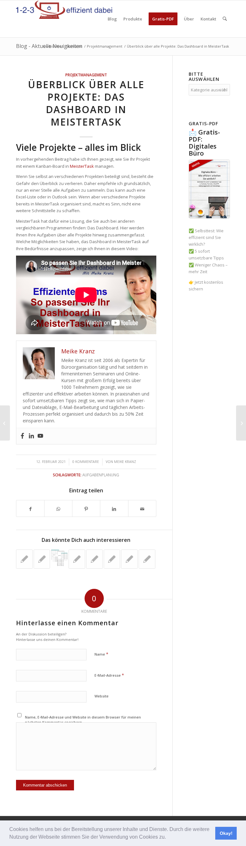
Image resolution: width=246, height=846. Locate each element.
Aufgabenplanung (100, 474)
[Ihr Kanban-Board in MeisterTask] (5, 423)
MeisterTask (82, 166)
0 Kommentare (85, 461)
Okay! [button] (226, 833)
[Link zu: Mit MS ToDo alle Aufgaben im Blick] (77, 559)
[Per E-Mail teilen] (142, 508)
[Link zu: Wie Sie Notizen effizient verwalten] (94, 559)
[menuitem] (112, 18)
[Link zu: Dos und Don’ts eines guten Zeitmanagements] (112, 559)
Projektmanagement (86, 74)
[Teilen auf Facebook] (30, 508)
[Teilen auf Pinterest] (86, 508)
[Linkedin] (31, 436)
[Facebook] (22, 436)
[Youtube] (40, 436)
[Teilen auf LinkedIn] (114, 508)
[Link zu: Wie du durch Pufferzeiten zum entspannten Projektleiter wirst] (42, 559)
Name (101, 654)
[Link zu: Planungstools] (59, 558)
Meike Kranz (125, 461)
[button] (168, 838)
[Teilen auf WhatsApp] (58, 508)
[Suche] (224, 18)
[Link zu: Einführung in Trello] (129, 559)
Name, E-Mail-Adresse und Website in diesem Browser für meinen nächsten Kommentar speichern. (83, 720)
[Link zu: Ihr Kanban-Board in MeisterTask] (147, 559)
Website (101, 696)
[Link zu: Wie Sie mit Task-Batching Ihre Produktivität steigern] (24, 559)
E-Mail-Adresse (109, 675)
